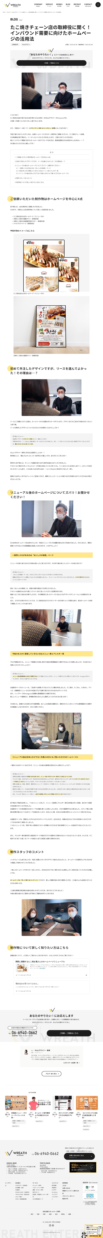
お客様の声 (15, 44)
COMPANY (38, 5)
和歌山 (63, 1214)
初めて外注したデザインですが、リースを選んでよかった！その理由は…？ (40, 161)
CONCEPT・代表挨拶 (21, 1185)
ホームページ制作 (37, 1185)
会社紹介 (18, 1183)
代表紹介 (17, 1189)
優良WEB (65, 1198)
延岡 (50, 1214)
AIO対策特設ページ (38, 1199)
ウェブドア (43, 1165)
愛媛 (69, 1214)
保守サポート (36, 1192)
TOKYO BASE (45, 1163)
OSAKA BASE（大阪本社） (22, 1192)
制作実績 (54, 1185)
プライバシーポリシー (68, 1196)
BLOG (68, 5)
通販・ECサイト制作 (38, 1189)
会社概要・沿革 (19, 1187)
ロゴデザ (54, 1189)
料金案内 (54, 1187)
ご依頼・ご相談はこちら (51, 63)
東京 (32, 1214)
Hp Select (55, 1192)
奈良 (56, 1214)
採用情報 (65, 1183)
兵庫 (44, 1214)
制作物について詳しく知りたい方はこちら (29, 182)
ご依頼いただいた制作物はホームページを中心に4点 (32, 157)
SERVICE (49, 5)
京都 (38, 1214)
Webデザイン (15, 12)
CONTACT (88, 5)
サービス (35, 1183)
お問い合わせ (66, 1188)
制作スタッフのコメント (23, 178)
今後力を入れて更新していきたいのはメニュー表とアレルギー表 (37, 170)
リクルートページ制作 (38, 1187)
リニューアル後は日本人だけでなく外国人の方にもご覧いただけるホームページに (42, 173)
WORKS (59, 5)
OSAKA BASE (12, 1163)
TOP (4, 12)
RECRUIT (77, 5)
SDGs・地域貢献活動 (21, 1199)
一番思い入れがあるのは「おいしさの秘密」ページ (33, 168)
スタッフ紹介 (18, 1196)
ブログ (8, 12)
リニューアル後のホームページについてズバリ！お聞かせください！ (38, 165)
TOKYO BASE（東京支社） (22, 1194)
